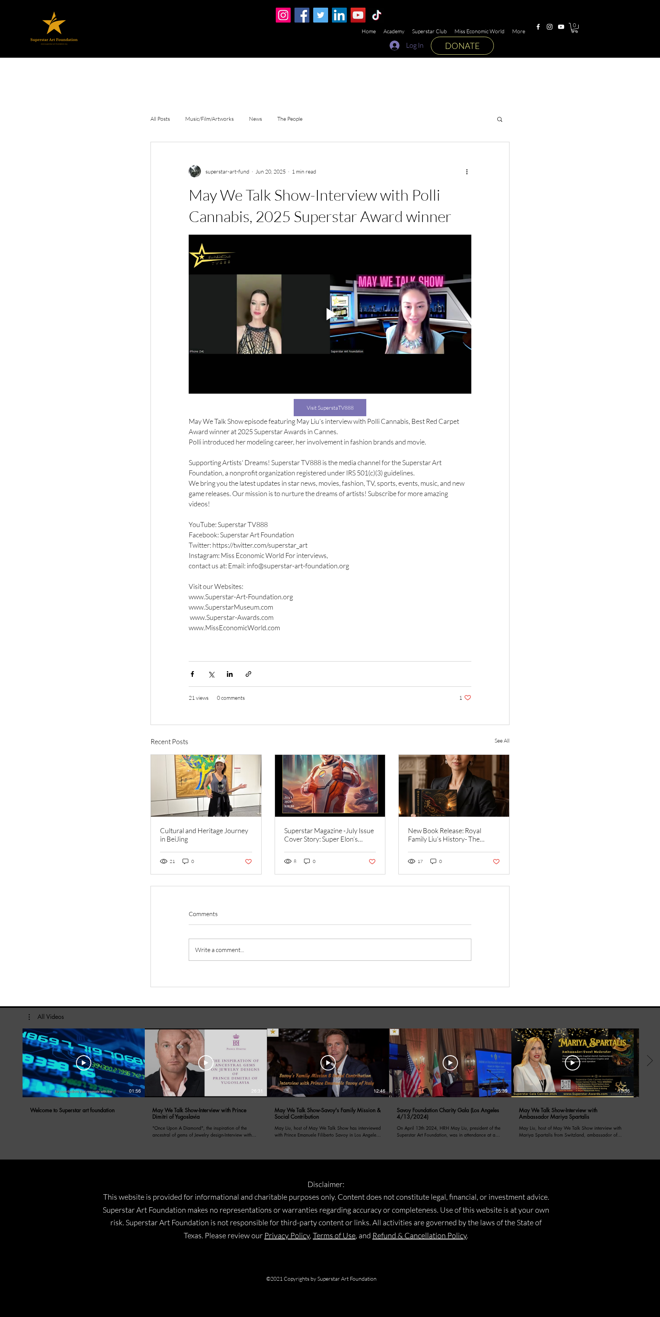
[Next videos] (649, 1061)
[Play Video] (83, 1062)
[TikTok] (376, 15)
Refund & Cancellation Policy (419, 1235)
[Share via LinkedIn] (229, 674)
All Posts (160, 118)
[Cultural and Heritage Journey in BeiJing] (206, 786)
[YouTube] (561, 27)
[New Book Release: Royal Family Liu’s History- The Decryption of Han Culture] (454, 786)
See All (502, 740)
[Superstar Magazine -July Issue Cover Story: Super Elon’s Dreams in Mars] (330, 786)
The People (289, 118)
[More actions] (466, 171)
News (255, 118)
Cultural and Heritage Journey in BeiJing (204, 834)
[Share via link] (248, 674)
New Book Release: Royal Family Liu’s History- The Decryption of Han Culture (447, 834)
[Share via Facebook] (192, 674)
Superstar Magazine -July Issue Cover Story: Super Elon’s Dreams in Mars (329, 834)
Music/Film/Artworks (209, 118)
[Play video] (330, 314)
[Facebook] (538, 27)
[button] (575, 28)
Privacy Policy (287, 1235)
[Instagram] (549, 27)
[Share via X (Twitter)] (211, 674)
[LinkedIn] (339, 15)
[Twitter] (320, 15)
